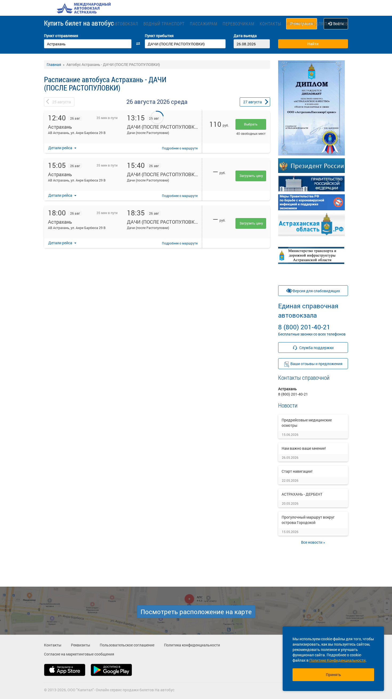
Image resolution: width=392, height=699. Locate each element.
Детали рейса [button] (60, 147)
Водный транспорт (164, 23)
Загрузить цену (251, 175)
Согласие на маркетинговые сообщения (79, 654)
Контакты (270, 23)
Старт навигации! (297, 471)
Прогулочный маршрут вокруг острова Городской (308, 520)
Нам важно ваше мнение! (304, 448)
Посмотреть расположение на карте (196, 611)
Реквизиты (80, 644)
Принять (333, 674)
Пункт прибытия (159, 35)
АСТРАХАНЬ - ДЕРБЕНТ (302, 494)
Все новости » (313, 542)
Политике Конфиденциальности (337, 660)
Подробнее (180, 148)
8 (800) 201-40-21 (308, 316)
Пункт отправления (61, 35)
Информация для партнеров (317, 23)
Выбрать (251, 124)
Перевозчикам (238, 23)
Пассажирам (203, 23)
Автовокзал (125, 23)
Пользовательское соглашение (127, 644)
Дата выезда (245, 35)
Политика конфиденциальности (192, 644)
